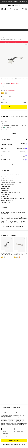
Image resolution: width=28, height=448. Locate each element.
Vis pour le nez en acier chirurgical (7, 254)
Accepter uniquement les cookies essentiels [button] (14, 444)
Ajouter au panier (14, 107)
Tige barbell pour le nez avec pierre (19, 254)
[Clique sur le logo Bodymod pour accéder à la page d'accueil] (14, 9)
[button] (14, 60)
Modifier (25, 102)
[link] (2, 93)
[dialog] (14, 426)
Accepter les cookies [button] (14, 440)
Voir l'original (10, 129)
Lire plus (14, 164)
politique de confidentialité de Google (17, 422)
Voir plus (14, 133)
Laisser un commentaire (21, 116)
